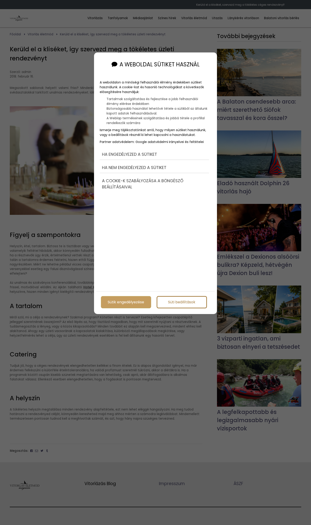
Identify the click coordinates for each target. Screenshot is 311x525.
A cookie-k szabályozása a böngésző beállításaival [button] (142, 184)
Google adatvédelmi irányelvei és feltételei (169, 142)
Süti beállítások (181, 302)
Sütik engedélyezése (126, 302)
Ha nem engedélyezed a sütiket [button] (134, 167)
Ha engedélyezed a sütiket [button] (129, 154)
